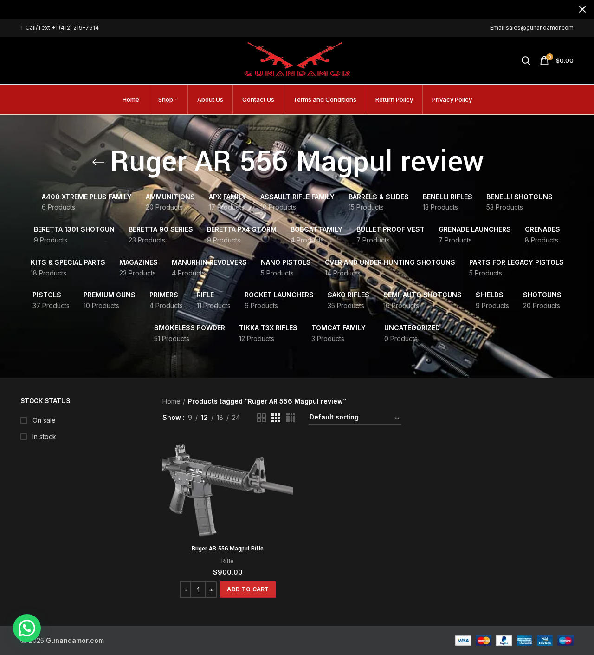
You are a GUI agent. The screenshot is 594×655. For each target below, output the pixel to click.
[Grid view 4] (290, 417)
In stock (43, 436)
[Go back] (98, 162)
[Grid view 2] (261, 417)
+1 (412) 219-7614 (75, 27)
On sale (43, 420)
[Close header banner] (582, 9)
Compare (286, 454)
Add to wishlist (286, 495)
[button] (247, 589)
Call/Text (39, 27)
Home (171, 401)
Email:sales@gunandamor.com (532, 27)
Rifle (227, 560)
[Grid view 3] (275, 417)
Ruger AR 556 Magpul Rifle (228, 548)
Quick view (286, 475)
